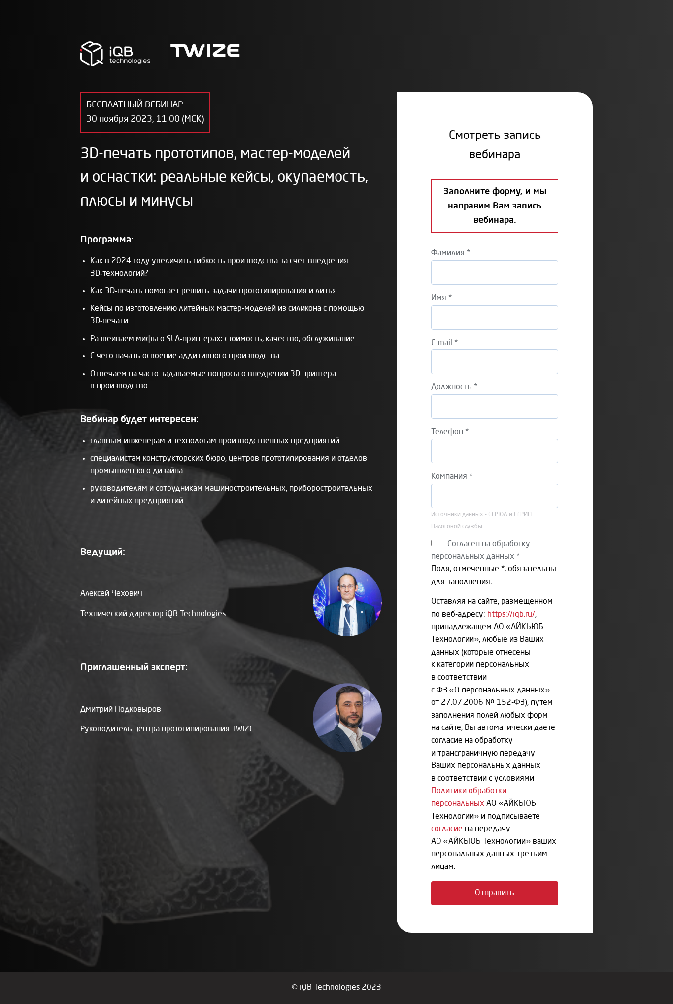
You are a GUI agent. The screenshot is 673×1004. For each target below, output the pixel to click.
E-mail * (444, 343)
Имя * (441, 298)
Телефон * (450, 432)
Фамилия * (450, 253)
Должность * (454, 387)
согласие (447, 829)
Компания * (451, 477)
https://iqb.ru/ (511, 615)
